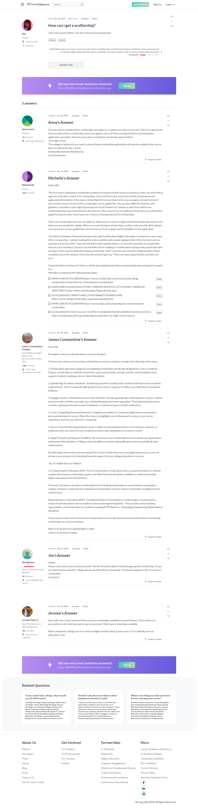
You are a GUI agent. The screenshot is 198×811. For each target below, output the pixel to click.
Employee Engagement (113, 763)
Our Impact (28, 753)
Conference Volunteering (114, 782)
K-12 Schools (107, 749)
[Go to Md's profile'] (28, 26)
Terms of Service (149, 767)
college (52, 40)
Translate (85, 18)
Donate (65, 763)
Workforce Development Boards (118, 767)
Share (94, 18)
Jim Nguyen (133, 55)
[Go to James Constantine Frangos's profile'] (28, 339)
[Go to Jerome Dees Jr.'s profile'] (28, 612)
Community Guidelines (152, 758)
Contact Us (28, 777)
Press (25, 772)
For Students (68, 749)
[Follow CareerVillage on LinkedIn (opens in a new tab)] (143, 789)
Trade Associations (111, 772)
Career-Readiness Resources (156, 749)
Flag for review (153, 159)
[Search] (82, 4)
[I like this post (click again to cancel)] (171, 16)
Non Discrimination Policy (154, 777)
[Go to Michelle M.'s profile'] (28, 177)
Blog (24, 767)
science (62, 40)
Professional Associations (114, 777)
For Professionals (70, 753)
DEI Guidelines (148, 763)
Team (25, 758)
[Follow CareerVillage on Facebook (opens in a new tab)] (143, 783)
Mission (26, 749)
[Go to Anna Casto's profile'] (28, 121)
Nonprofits (107, 753)
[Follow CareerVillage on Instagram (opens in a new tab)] (143, 794)
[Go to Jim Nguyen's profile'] (28, 554)
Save (159, 279)
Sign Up (157, 4)
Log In (169, 4)
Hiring (25, 763)
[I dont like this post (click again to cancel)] (171, 26)
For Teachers (68, 758)
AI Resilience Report (151, 753)
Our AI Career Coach (33, 782)
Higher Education (110, 758)
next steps (91, 272)
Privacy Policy (148, 772)
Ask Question (140, 4)
